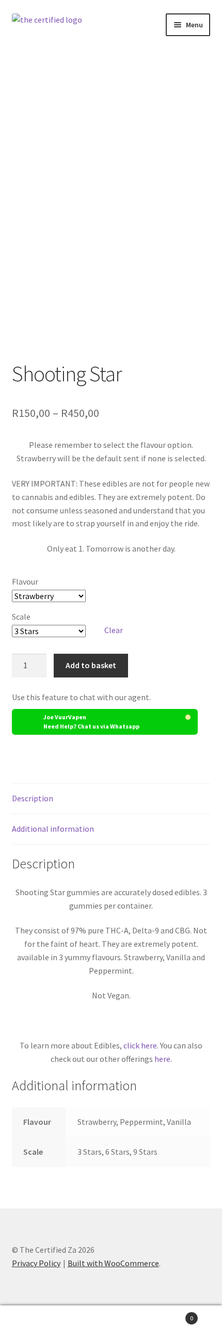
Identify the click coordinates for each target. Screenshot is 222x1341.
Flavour (25, 581)
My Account (37, 1323)
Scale (21, 616)
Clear (113, 630)
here (162, 1059)
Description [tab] (32, 798)
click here (140, 1045)
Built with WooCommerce (113, 1263)
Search (111, 1323)
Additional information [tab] (53, 828)
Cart (171, 1314)
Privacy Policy (36, 1263)
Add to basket (91, 665)
